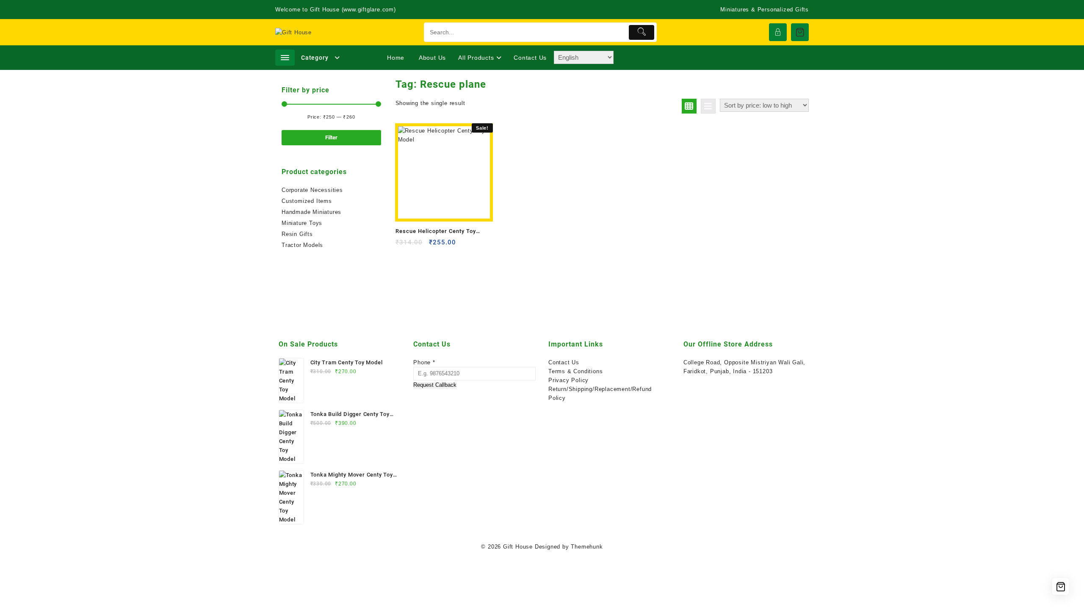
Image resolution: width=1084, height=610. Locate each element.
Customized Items (307, 201)
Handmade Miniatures (311, 212)
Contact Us (563, 362)
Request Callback (434, 385)
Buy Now (402, 245)
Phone (424, 362)
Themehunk (587, 546)
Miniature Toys (302, 223)
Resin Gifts (297, 234)
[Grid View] (689, 106)
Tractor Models (302, 245)
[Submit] (642, 32)
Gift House (518, 546)
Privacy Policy (568, 380)
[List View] (708, 106)
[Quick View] (419, 245)
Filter (331, 137)
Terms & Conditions (575, 371)
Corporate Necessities (312, 190)
